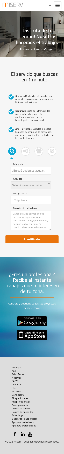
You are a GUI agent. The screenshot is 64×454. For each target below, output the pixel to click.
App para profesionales (24, 425)
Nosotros (17, 377)
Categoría (18, 164)
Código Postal (20, 193)
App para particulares (23, 422)
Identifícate (32, 239)
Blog (14, 388)
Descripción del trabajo (25, 208)
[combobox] (31, 170)
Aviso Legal (17, 415)
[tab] (12, 151)
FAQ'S (15, 381)
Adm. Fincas (18, 374)
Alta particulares (20, 398)
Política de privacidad (22, 412)
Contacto (16, 384)
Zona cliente (18, 395)
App (14, 371)
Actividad (17, 178)
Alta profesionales (21, 401)
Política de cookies (21, 408)
